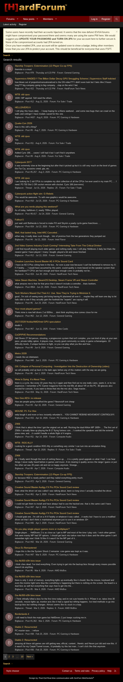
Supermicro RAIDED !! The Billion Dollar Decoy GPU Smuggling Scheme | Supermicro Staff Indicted (65, 78)
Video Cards (62, 329)
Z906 (17, 424)
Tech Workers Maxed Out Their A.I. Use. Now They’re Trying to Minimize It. (53, 293)
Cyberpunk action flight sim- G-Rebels (34, 193)
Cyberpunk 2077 (23, 162)
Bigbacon (19, 73)
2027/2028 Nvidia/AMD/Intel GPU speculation (38, 321)
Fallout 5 (19, 219)
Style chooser (12, 671)
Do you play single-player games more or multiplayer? (42, 529)
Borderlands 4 (22, 614)
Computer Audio (64, 437)
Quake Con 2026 (23, 123)
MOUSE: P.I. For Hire (25, 411)
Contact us (67, 671)
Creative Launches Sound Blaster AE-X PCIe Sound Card (44, 261)
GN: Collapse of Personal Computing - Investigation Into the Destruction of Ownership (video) (62, 366)
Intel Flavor (60, 239)
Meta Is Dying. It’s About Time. (30, 379)
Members (48, 19)
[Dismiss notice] (116, 32)
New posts (28, 19)
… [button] (17, 656)
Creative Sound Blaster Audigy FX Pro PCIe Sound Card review (47, 487)
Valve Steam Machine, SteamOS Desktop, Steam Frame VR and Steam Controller (56, 280)
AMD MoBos (60, 570)
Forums (10, 19)
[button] (17, 19)
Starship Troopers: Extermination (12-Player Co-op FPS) (43, 66)
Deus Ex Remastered (26, 547)
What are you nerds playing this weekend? (36, 206)
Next (29, 656)
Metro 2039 (21, 353)
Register (23, 24)
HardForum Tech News (75, 88)
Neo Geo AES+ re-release (28, 398)
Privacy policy (98, 671)
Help (109, 671)
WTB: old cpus (22, 94)
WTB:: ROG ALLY (24, 442)
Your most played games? (28, 308)
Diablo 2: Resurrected (26, 627)
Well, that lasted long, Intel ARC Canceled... (37, 232)
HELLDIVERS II (23, 107)
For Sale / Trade (64, 101)
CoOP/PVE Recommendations (30, 334)
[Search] (117, 19)
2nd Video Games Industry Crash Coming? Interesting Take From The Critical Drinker (58, 245)
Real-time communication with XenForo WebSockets (70, 678)
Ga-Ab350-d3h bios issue (28, 560)
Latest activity (9, 24)
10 (22, 656)
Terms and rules (82, 671)
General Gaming (71, 73)
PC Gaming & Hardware (68, 117)
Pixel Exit (43, 678)
